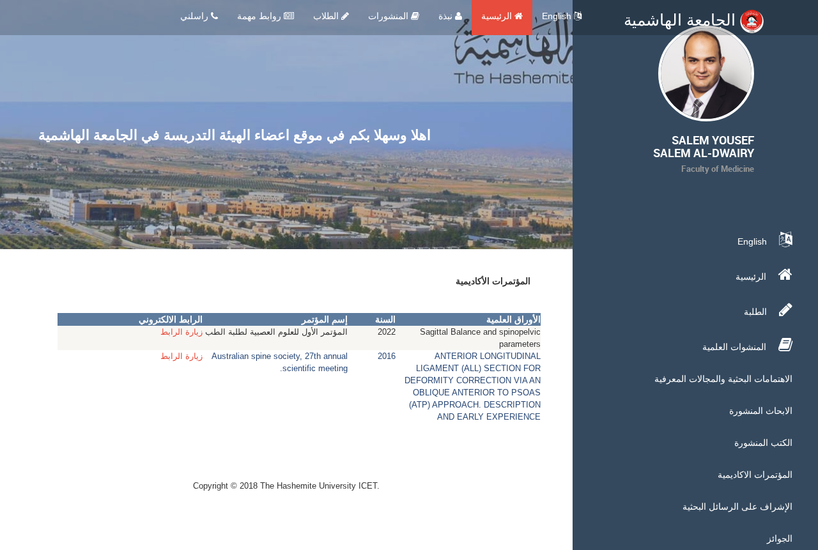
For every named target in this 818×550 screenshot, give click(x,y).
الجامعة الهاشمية (682, 20)
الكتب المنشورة (763, 443)
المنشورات (389, 16)
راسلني (195, 16)
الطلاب (327, 16)
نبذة (446, 16)
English (558, 16)
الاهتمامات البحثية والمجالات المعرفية (723, 379)
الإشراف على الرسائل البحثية (737, 506)
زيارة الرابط (181, 332)
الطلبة (756, 312)
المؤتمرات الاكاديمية (755, 475)
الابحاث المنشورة (760, 411)
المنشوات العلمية (735, 347)
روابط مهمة (260, 16)
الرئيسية (497, 16)
